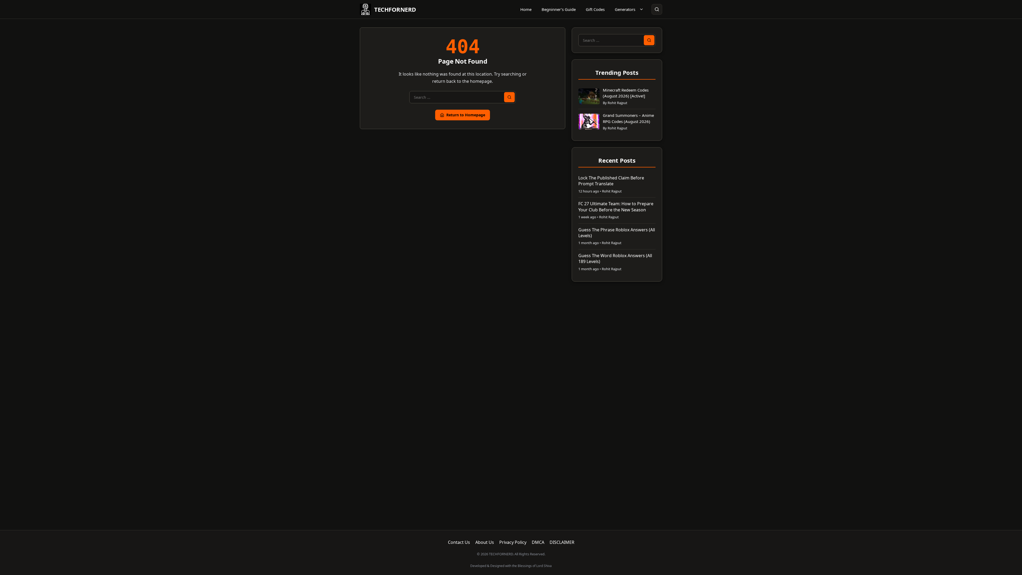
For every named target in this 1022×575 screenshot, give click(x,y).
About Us (484, 542)
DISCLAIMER (562, 542)
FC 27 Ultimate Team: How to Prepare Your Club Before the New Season (615, 206)
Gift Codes (595, 9)
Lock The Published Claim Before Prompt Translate (611, 181)
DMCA (538, 542)
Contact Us (459, 542)
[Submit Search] (509, 97)
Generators (625, 9)
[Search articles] (657, 9)
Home (525, 9)
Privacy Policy (512, 542)
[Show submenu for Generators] (641, 9)
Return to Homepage (465, 114)
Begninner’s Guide (559, 9)
